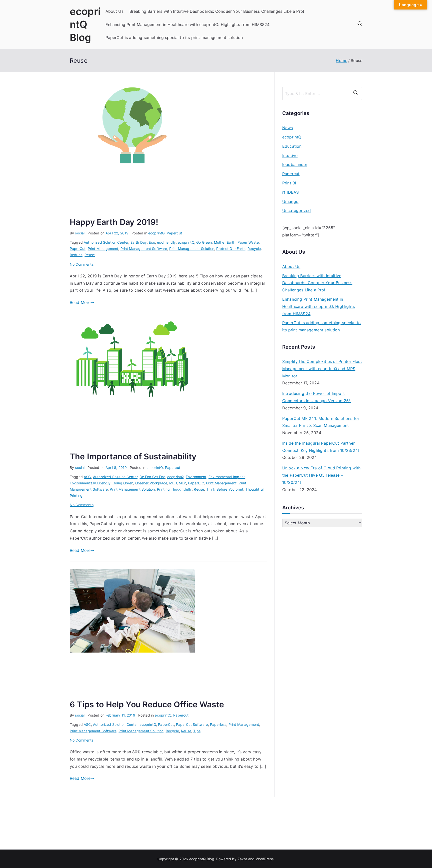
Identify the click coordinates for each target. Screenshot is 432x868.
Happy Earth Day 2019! (114, 222)
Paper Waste (248, 242)
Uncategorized (296, 210)
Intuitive (290, 155)
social (79, 233)
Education (292, 146)
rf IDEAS (290, 192)
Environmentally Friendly (90, 483)
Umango (290, 201)
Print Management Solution (191, 248)
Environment (196, 477)
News (287, 127)
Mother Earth (225, 242)
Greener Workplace (151, 483)
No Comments (82, 264)
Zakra (242, 859)
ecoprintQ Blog (85, 24)
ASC (87, 477)
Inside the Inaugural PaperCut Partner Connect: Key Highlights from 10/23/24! (320, 447)
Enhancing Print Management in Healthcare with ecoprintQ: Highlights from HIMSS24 (188, 24)
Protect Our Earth (231, 248)
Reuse (89, 255)
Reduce (76, 255)
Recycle (254, 248)
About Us (115, 11)
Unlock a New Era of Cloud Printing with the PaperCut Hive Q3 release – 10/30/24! (321, 475)
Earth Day (138, 242)
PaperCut (78, 248)
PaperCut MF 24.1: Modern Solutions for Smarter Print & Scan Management (320, 422)
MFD (172, 483)
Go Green (204, 242)
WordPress (265, 859)
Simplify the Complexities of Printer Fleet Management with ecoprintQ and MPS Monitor (322, 368)
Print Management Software (143, 248)
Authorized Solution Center (106, 242)
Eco (152, 242)
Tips (196, 731)
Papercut (174, 233)
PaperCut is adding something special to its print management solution (174, 37)
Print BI (289, 182)
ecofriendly (166, 242)
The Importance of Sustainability (133, 456)
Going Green (122, 483)
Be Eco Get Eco (152, 477)
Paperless (218, 724)
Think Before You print (225, 489)
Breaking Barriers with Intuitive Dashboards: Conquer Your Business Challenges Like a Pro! (217, 11)
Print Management (103, 248)
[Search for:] (322, 93)
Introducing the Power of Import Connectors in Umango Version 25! (316, 397)
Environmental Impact (226, 477)
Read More (80, 302)
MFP (182, 483)
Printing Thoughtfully (174, 489)
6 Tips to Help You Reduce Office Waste (147, 704)
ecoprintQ (156, 233)
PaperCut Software (192, 724)
